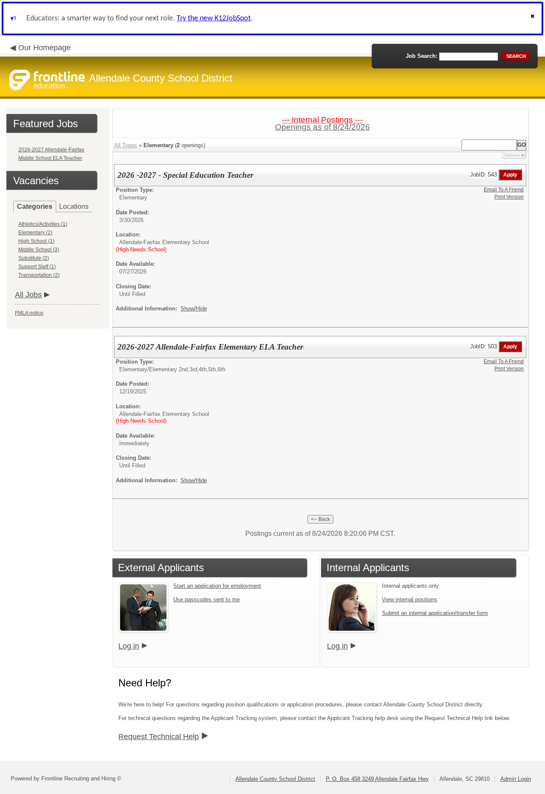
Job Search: (421, 56)
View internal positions (409, 599)
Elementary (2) (35, 233)
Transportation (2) (39, 275)
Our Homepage (44, 47)
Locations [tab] (74, 206)
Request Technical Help (158, 736)
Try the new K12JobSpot (214, 18)
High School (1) (36, 241)
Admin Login (515, 779)
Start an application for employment (217, 586)
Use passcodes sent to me (206, 599)
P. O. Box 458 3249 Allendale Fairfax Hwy (377, 779)
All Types (125, 145)
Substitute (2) (33, 258)
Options (511, 155)
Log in (128, 646)
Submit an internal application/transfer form (435, 613)
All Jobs (28, 294)
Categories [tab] (34, 206)
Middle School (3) (38, 250)
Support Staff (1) (37, 267)
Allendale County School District (275, 779)
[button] (533, 18)
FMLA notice (29, 313)
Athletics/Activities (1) (42, 224)
